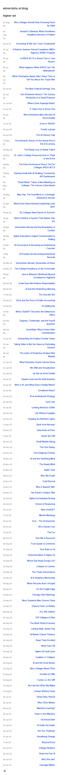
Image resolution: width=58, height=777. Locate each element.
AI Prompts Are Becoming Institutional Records (37, 255)
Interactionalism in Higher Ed (41, 555)
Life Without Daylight (45, 413)
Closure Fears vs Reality (43, 606)
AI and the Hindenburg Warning (40, 289)
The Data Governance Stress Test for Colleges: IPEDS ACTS (37, 166)
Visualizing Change (46, 736)
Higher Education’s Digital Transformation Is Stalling (34, 238)
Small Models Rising (45, 441)
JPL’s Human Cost (46, 527)
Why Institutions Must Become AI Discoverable (39, 116)
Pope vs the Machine (45, 714)
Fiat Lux (51, 532)
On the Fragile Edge (45, 589)
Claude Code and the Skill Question (38, 379)
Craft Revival (49, 481)
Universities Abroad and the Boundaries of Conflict (35, 229)
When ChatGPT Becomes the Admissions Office (35, 313)
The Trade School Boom (43, 572)
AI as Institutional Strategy (42, 396)
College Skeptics (47, 748)
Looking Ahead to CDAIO (43, 407)
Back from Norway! (46, 424)
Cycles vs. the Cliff (46, 680)
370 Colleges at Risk (45, 617)
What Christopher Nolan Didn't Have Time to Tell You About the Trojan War (33, 78)
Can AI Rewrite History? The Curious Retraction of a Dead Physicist (37, 96)
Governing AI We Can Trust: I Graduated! (35, 44)
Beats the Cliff (48, 436)
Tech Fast (50, 402)
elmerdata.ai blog (15, 8)
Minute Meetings (47, 515)
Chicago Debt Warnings (43, 595)
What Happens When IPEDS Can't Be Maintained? (37, 69)
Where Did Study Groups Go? (41, 561)
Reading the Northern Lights (41, 419)
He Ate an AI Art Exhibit (44, 373)
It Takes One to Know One (42, 109)
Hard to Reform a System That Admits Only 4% (34, 220)
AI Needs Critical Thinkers (42, 634)
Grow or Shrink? (47, 123)
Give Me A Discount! (45, 538)
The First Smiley (47, 447)
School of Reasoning (45, 504)
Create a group (48, 129)
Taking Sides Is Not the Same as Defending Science (34, 346)
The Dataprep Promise (44, 453)
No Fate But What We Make (41, 685)
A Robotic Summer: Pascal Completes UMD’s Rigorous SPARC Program (34, 51)
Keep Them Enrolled (45, 640)
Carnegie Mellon (47, 765)
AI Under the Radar (46, 725)
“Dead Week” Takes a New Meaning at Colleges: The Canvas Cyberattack (36, 184)
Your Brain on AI (47, 549)
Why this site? (48, 759)
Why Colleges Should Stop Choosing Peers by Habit (34, 24)
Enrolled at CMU (47, 674)
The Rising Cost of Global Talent (39, 149)
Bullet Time (49, 470)
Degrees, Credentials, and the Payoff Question (37, 322)
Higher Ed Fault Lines (45, 651)
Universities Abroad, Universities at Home (35, 263)
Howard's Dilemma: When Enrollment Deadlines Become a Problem (37, 33)
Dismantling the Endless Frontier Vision (36, 338)
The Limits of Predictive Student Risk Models (37, 355)
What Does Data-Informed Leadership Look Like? (34, 205)
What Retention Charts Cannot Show (37, 362)
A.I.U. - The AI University (43, 521)
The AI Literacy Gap (45, 135)
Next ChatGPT (48, 509)
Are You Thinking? (46, 731)
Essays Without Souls (44, 691)
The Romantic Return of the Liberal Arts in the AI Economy (35, 142)
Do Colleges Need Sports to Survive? (37, 212)
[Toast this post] (5, 771)
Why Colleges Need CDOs (42, 668)
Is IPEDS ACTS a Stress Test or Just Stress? (37, 60)
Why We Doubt (47, 476)
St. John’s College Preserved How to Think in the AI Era (34, 157)
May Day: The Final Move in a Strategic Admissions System (36, 196)
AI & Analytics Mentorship (43, 578)
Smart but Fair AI (47, 753)
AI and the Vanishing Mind (42, 458)
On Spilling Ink (48, 306)
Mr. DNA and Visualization (42, 368)
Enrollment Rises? (46, 390)
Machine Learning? (46, 708)
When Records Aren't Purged (41, 583)
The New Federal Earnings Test (40, 89)
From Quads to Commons (43, 544)
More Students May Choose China (38, 600)
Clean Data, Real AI (46, 697)
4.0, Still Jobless (47, 612)
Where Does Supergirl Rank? (41, 103)
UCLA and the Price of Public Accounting (35, 300)
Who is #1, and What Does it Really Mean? (35, 385)
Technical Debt (47, 719)
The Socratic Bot (47, 294)
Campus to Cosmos (46, 566)
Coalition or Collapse (45, 657)
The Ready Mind (47, 464)
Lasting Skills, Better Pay (43, 629)
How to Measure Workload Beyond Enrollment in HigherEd (38, 276)
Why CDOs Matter (46, 702)
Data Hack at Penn (46, 430)
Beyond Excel (48, 742)
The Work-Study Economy (42, 623)
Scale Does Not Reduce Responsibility (37, 283)
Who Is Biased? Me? (45, 487)
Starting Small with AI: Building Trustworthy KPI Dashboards (34, 175)
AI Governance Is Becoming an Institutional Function (34, 247)
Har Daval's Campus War (43, 492)
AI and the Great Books (44, 663)
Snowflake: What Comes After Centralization (40, 331)
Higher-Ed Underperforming (42, 498)
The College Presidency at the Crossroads (34, 268)
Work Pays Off (48, 646)
